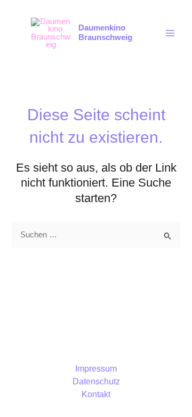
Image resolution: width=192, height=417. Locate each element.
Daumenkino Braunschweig (105, 33)
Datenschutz (96, 381)
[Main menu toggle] (170, 33)
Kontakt (96, 394)
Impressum (96, 368)
